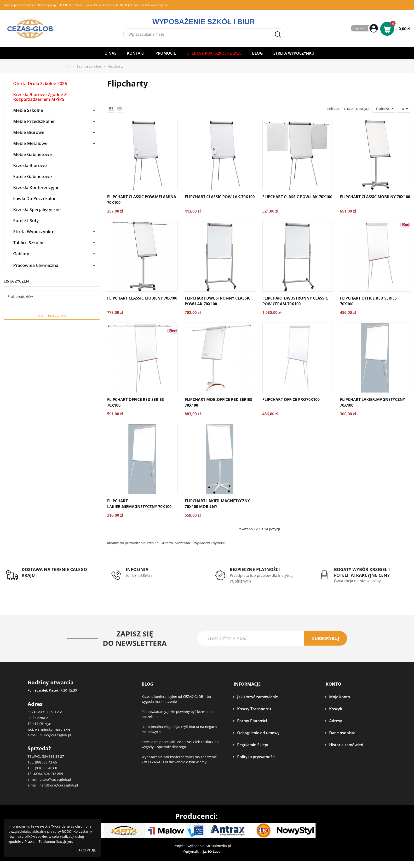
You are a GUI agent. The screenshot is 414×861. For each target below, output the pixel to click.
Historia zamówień (346, 744)
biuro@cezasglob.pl (43, 5)
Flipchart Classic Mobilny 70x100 (375, 196)
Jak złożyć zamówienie (257, 696)
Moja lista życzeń (52, 315)
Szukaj (278, 34)
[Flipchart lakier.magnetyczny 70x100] (375, 358)
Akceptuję (87, 850)
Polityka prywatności (256, 756)
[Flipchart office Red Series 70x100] (375, 256)
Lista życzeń (16, 281)
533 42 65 (49, 762)
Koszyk (335, 708)
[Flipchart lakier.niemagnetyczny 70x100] (142, 459)
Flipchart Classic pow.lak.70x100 (220, 196)
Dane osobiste (342, 732)
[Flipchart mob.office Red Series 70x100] (220, 358)
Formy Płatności (252, 720)
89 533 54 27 (73, 5)
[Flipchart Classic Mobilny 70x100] (375, 155)
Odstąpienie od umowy (258, 732)
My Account (365, 28)
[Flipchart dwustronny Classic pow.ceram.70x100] (297, 256)
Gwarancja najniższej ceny (357, 581)
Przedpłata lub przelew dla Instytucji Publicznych (262, 578)
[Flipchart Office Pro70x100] (297, 358)
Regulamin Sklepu (253, 744)
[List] (119, 109)
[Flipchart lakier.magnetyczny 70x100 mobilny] (220, 459)
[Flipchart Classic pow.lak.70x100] (220, 155)
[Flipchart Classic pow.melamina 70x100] (142, 155)
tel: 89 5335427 (139, 575)
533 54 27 (56, 756)
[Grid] (111, 109)
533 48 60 (49, 768)
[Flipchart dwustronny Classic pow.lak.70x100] (220, 256)
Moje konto (339, 696)
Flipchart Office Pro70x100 (291, 399)
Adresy (335, 720)
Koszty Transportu (254, 708)
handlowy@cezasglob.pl (59, 785)
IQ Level (214, 851)
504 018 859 (53, 773)
